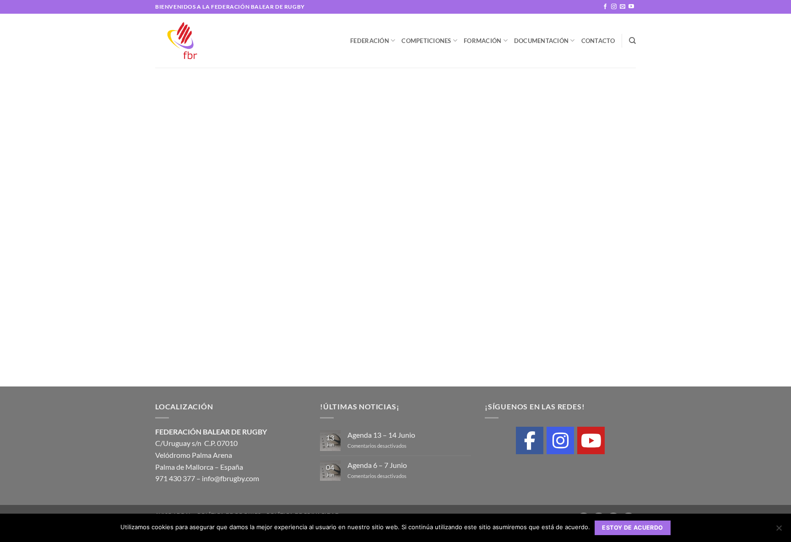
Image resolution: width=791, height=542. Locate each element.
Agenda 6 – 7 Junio (377, 465)
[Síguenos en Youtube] (631, 7)
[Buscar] (632, 40)
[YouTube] (591, 440)
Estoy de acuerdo (632, 527)
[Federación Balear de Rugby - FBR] (188, 41)
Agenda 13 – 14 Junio (381, 434)
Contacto (598, 40)
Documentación (541, 40)
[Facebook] (529, 440)
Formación (482, 40)
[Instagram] (560, 440)
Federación (369, 40)
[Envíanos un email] (622, 7)
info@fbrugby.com (230, 478)
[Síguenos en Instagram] (614, 7)
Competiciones (426, 40)
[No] (778, 530)
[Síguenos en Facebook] (605, 7)
